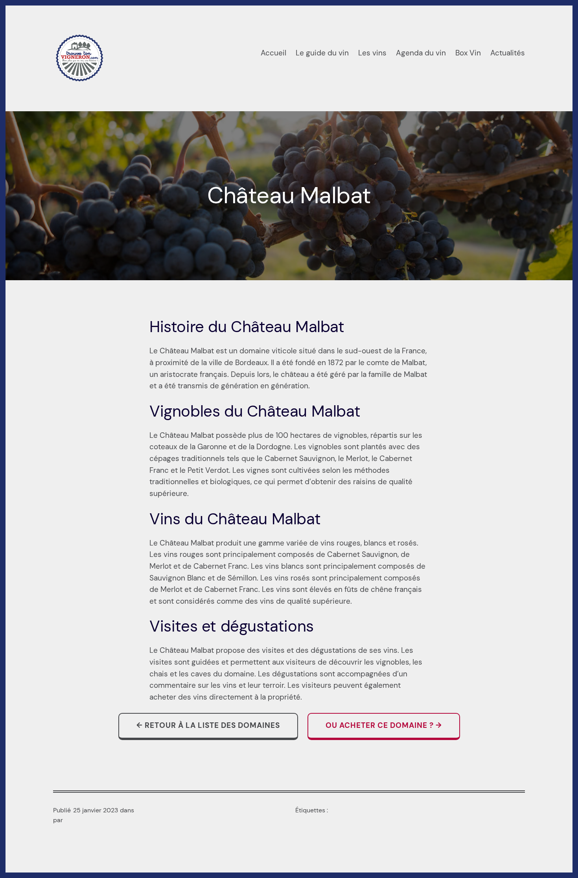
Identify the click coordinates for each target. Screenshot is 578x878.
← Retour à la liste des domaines (208, 725)
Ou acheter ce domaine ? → (384, 725)
